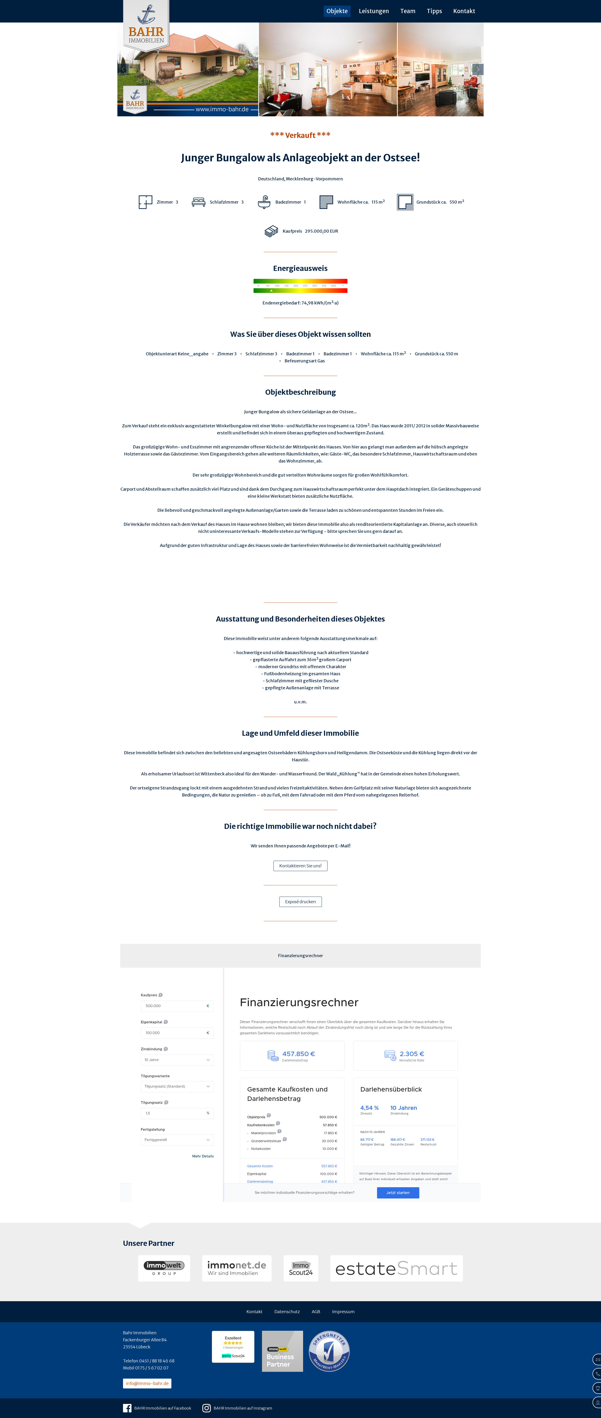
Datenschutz (287, 1311)
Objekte (337, 11)
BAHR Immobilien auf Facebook (162, 1408)
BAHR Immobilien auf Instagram (243, 1408)
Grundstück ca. (430, 353)
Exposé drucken (300, 901)
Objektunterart (161, 353)
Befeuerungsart (301, 361)
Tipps (434, 11)
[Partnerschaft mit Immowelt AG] (282, 1352)
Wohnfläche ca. (376, 353)
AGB (316, 1311)
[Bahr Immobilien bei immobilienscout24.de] (301, 1268)
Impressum (343, 1311)
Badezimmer (299, 353)
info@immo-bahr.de (147, 1383)
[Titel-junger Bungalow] (187, 69)
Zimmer (225, 353)
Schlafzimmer (260, 353)
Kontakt (464, 11)
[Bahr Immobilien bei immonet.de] (237, 1268)
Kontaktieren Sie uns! (300, 865)
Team (408, 11)
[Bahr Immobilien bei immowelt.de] (164, 1268)
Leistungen (374, 11)
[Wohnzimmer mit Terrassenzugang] (468, 69)
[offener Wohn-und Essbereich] (328, 69)
